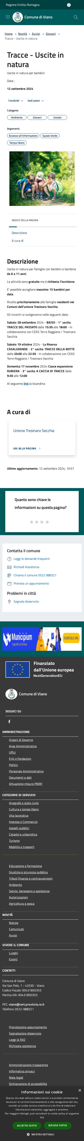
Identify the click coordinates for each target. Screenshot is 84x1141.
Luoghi (13, 953)
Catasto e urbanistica (23, 834)
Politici (13, 765)
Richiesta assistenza (22, 1046)
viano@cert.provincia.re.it (26, 1004)
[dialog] (42, 1113)
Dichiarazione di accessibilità (28, 1083)
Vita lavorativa (18, 815)
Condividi (14, 100)
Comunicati (16, 929)
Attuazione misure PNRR (25, 783)
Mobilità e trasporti (21, 847)
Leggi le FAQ (17, 1039)
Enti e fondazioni (20, 758)
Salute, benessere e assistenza (29, 891)
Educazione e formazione (25, 866)
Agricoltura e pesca (21, 903)
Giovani (51, 33)
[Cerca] (75, 17)
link (42, 1117)
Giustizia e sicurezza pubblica (28, 872)
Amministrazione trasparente (28, 1065)
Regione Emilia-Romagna (22, 4)
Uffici (12, 752)
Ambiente (15, 884)
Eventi (13, 959)
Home (9, 33)
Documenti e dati (20, 777)
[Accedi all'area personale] (69, 5)
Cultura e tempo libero (24, 809)
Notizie (13, 922)
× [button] (79, 1090)
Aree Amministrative (23, 746)
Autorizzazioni (18, 897)
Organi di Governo (21, 739)
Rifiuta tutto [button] (57, 1125)
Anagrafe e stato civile (24, 803)
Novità (22, 33)
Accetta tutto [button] (27, 1125)
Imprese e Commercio (23, 821)
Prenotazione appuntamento (28, 1027)
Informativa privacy (22, 1071)
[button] (42, 1134)
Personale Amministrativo (26, 771)
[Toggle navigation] (7, 17)
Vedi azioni (34, 100)
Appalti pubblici (19, 828)
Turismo (14, 840)
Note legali (16, 1077)
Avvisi (36, 33)
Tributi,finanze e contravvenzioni (31, 878)
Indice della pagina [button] (25, 220)
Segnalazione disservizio (25, 1033)
